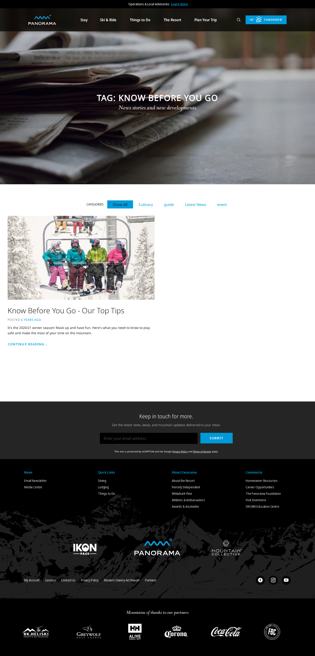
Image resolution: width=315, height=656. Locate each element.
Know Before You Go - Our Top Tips (66, 310)
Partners (151, 580)
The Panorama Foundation (263, 493)
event (222, 204)
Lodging (103, 487)
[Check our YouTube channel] (286, 580)
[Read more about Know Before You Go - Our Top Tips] (81, 257)
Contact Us (68, 580)
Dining (102, 480)
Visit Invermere (256, 500)
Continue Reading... (28, 344)
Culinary (146, 204)
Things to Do (106, 493)
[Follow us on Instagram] (273, 580)
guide (169, 204)
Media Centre (33, 487)
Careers (50, 580)
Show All (120, 204)
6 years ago (31, 320)
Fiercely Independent (186, 487)
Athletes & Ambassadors (188, 500)
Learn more (179, 4)
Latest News (195, 204)
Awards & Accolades (185, 506)
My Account (31, 580)
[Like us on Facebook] (260, 580)
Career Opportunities (260, 487)
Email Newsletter (35, 480)
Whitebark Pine (182, 493)
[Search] (239, 20)
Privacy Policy (179, 451)
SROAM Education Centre (262, 506)
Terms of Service (202, 451)
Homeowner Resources (262, 480)
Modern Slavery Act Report (122, 580)
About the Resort (183, 480)
